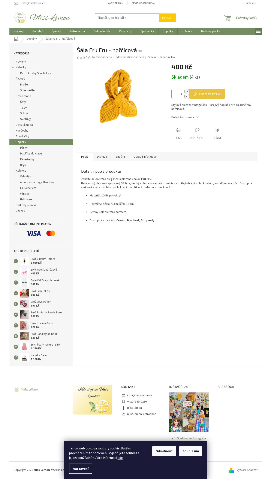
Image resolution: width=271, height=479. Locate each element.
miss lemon (134, 408)
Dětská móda (24, 125)
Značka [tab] (120, 157)
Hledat (167, 17)
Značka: (161, 57)
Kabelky (21, 67)
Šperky (20, 79)
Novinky (21, 62)
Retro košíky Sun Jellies (35, 73)
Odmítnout (164, 451)
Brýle (23, 165)
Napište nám (115, 3)
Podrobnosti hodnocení (129, 57)
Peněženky (27, 159)
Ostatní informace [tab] (145, 157)
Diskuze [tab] (102, 157)
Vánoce (25, 194)
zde (120, 457)
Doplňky (21, 142)
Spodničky (22, 136)
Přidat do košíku (210, 94)
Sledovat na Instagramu (192, 438)
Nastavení (80, 468)
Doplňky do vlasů (31, 153)
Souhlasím (191, 451)
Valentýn (25, 176)
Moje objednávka (143, 3)
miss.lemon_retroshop (141, 414)
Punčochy (22, 131)
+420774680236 (137, 402)
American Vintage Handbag (37, 182)
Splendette (27, 90)
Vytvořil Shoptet (247, 470)
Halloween (26, 199)
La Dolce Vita (28, 188)
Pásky (24, 148)
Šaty (23, 102)
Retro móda (23, 96)
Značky (20, 211)
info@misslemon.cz (139, 395)
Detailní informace (183, 117)
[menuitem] (18, 31)
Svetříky (25, 119)
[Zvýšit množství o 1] (186, 91)
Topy (23, 108)
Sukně (24, 113)
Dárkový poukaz (26, 205)
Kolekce (21, 171)
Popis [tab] (84, 157)
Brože (24, 84)
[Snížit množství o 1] (186, 96)
